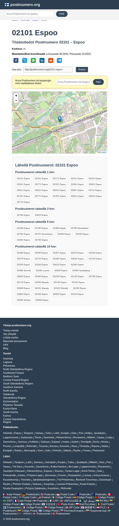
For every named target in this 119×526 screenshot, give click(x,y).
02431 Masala (42, 288)
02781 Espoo (59, 196)
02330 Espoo (82, 234)
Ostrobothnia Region (14, 398)
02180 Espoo (59, 258)
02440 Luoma (42, 270)
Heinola (57, 450)
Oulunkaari (105, 479)
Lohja (109, 437)
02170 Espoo (23, 282)
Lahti (56, 433)
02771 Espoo (41, 196)
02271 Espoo (41, 184)
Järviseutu (50, 475)
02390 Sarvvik (24, 270)
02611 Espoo (23, 190)
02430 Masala (42, 282)
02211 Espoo (77, 178)
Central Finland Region (16, 380)
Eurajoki (7, 450)
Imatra (65, 441)
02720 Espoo (95, 258)
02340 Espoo (23, 228)
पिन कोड (104, 500)
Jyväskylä (99, 433)
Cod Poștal (107, 504)
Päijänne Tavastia (13, 405)
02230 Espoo (59, 276)
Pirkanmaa (9, 365)
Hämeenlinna (63, 437)
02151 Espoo (41, 178)
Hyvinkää (49, 437)
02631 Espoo (59, 190)
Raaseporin (74, 475)
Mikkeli (91, 437)
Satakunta (8, 394)
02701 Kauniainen (44, 234)
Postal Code (67, 494)
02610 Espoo (59, 264)
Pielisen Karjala (21, 484)
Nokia (105, 446)
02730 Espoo (95, 276)
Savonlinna (9, 441)
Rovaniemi (79, 437)
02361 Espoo (77, 184)
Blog (5, 348)
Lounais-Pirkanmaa (67, 484)
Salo (47, 450)
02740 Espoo (41, 240)
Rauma (95, 446)
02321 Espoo (59, 184)
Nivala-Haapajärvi (13, 488)
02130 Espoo (77, 276)
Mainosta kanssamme (15, 341)
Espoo (17, 433)
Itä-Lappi (73, 466)
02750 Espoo (23, 234)
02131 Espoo (23, 178)
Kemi (96, 441)
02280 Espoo (59, 228)
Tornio (38, 437)
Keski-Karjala (87, 484)
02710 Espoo (41, 258)
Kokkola (33, 441)
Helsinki (7, 433)
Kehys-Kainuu (101, 475)
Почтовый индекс (74, 510)
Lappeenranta (10, 437)
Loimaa (87, 475)
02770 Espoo (23, 202)
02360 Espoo (41, 276)
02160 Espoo (41, 294)
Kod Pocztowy (87, 504)
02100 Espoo (79, 288)
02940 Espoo (41, 253)
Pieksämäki (9, 475)
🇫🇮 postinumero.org (22, 4)
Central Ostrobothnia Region (14, 420)
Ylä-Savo (17, 466)
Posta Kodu (67, 504)
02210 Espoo (77, 253)
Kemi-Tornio (88, 471)
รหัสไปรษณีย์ (71, 500)
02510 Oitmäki (61, 288)
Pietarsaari (98, 450)
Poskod (46, 497)
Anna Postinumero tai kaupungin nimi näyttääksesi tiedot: (33, 82)
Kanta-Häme (10, 408)
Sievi (40, 450)
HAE (61, 14)
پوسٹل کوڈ (89, 500)
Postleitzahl (32, 494)
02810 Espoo (41, 215)
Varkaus (45, 441)
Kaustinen (53, 488)
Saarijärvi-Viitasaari (14, 471)
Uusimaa (8, 358)
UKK (5, 344)
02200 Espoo (41, 264)
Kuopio (65, 433)
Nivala (104, 441)
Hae (98, 82)
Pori (81, 433)
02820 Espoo (23, 276)
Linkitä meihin (10, 337)
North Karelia (10, 390)
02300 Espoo (23, 253)
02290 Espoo (64, 234)
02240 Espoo (95, 253)
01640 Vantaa (24, 300)
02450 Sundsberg (81, 270)
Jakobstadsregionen (44, 479)
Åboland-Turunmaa (86, 479)
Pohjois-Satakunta (35, 488)
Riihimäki (31, 446)
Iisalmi (75, 441)
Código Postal (63, 497)
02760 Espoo (23, 215)
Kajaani (56, 441)
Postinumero (14, 507)
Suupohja (49, 484)
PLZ (102, 507)
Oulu (74, 433)
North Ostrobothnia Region (18, 369)
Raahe (77, 450)
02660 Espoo (23, 294)
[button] (60, 119)
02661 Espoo (77, 190)
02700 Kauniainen (80, 228)
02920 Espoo (59, 294)
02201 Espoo (59, 253)
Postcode (49, 494)
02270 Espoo (23, 258)
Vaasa (100, 437)
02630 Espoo (77, 258)
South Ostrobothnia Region (18, 383)
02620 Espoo (60, 270)
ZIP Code (74, 507)
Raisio (18, 450)
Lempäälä (18, 446)
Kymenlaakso (10, 401)
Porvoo (7, 446)
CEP (9, 500)
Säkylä (67, 450)
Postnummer (10, 513)
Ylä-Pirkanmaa (65, 479)
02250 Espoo (23, 240)
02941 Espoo (95, 196)
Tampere (28, 433)
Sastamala (26, 437)
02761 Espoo (23, 196)
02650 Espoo (41, 300)
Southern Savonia (13, 387)
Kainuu (7, 415)
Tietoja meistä (10, 330)
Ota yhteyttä (9, 334)
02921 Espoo (77, 196)
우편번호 (50, 504)
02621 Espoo (41, 190)
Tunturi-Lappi (72, 471)
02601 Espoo (95, 184)
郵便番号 (90, 507)
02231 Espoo (95, 178)
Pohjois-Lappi (34, 475)
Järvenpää (29, 450)
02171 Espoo (59, 178)
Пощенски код (98, 510)
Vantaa (39, 433)
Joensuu (22, 441)
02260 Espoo (77, 264)
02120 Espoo (78, 282)
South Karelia (10, 412)
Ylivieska (84, 446)
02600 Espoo (23, 288)
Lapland (7, 362)
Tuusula (43, 446)
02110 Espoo (77, 294)
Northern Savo (11, 376)
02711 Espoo (95, 190)
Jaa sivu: (17, 69)
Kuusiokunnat (10, 479)
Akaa (74, 446)
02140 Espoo (60, 282)
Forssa (86, 450)
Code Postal (24, 500)
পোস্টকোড (27, 513)
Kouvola (64, 446)
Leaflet (103, 152)
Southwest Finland (13, 373)
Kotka (88, 433)
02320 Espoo (23, 264)
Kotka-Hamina (58, 466)
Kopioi (82, 69)
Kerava (54, 446)
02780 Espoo (41, 228)
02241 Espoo (23, 184)
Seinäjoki (86, 441)
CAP (55, 500)
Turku (48, 433)
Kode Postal (13, 494)
